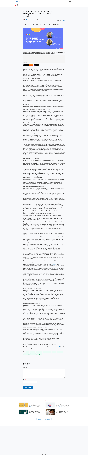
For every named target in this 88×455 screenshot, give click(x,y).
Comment (25, 367)
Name (24, 379)
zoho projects (33, 354)
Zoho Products (71, 1)
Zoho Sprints (39, 354)
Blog (20, 1)
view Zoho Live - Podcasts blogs (44, 419)
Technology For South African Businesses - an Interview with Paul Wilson (35, 405)
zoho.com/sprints (26, 348)
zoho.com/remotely (56, 346)
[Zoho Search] (66, 1)
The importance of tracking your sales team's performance (62, 412)
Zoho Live (28, 19)
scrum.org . (54, 264)
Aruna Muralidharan (60, 406)
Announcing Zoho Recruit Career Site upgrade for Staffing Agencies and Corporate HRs (62, 405)
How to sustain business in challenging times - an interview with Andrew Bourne (35, 412)
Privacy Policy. (55, 384)
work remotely (26, 354)
